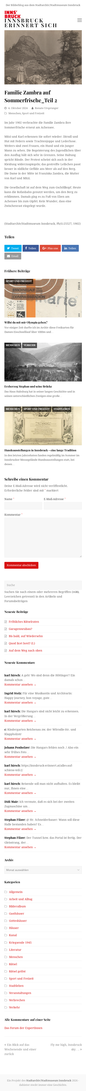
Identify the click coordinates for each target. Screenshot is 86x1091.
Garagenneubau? (20, 629)
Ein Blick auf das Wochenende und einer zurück (20, 1049)
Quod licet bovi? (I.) (22, 643)
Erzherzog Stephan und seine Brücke (28, 386)
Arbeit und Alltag (20, 899)
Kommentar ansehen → (20, 684)
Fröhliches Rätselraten (24, 621)
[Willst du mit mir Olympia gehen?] (43, 298)
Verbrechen (17, 1000)
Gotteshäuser (18, 920)
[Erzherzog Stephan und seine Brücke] (43, 362)
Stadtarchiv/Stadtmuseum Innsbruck (48, 1080)
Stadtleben (62, 409)
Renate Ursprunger (46, 108)
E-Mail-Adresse (55, 499)
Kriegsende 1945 (20, 942)
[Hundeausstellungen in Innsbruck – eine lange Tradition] (43, 425)
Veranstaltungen (20, 993)
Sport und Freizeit (33, 113)
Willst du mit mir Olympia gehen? (25, 322)
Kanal (13, 935)
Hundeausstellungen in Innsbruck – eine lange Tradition (40, 450)
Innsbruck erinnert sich (31, 22)
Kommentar (13, 514)
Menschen (14, 113)
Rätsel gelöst (17, 971)
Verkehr (29, 345)
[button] (13, 248)
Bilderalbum (17, 906)
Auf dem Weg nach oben (25, 650)
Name (9, 499)
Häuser (14, 928)
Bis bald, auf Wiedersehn (26, 636)
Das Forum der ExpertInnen (23, 1028)
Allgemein (16, 892)
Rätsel (13, 964)
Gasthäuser (16, 913)
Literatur (15, 949)
